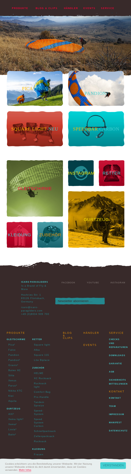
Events (89, 8)
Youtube (93, 282)
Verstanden (113, 465)
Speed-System (39, 412)
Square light (42, 344)
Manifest (115, 422)
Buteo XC (14, 370)
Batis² (12, 434)
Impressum (116, 414)
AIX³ (11, 414)
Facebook (68, 282)
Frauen (38, 454)
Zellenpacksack (43, 436)
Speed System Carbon (39, 422)
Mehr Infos (25, 470)
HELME (38, 373)
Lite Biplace (42, 360)
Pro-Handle (41, 397)
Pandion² (14, 360)
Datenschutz (118, 431)
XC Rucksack (42, 378)
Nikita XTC (15, 390)
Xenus (12, 380)
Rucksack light (40, 385)
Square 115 (41, 355)
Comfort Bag (42, 392)
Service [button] (107, 8)
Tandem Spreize (39, 404)
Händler (71, 8)
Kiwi (11, 395)
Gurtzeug (13, 409)
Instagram (117, 282)
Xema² (12, 424)
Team (112, 406)
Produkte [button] (20, 8)
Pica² (11, 344)
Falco (12, 349)
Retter (37, 339)
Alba (37, 349)
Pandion (13, 355)
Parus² (12, 385)
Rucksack (40, 441)
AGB (111, 372)
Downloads (117, 355)
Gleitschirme (16, 339)
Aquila (12, 401)
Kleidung (38, 449)
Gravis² (13, 365)
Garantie (115, 363)
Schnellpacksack (43, 431)
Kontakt (115, 398)
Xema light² (16, 419)
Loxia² (12, 429)
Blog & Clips (47, 8)
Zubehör (38, 368)
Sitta (11, 375)
